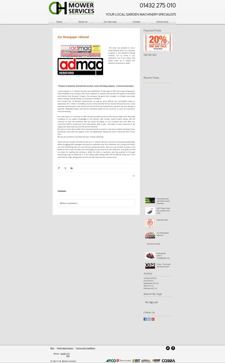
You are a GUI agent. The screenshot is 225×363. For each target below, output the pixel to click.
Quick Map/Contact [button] (65, 348)
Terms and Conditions (85, 348)
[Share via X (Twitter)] (65, 168)
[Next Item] (168, 43)
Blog (52, 348)
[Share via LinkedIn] (71, 168)
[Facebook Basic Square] (145, 319)
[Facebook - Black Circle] (173, 348)
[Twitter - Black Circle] (168, 348)
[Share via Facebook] (59, 168)
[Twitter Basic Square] (149, 319)
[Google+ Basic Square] (152, 319)
